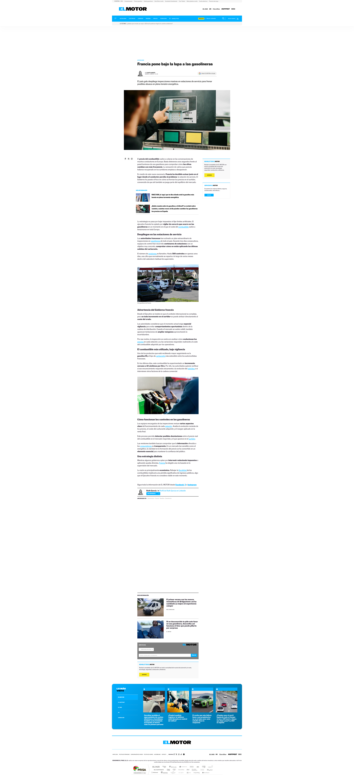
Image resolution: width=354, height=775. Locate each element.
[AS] (210, 9)
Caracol (210, 767)
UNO (168, 770)
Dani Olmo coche (159, 1)
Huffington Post (158, 770)
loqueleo (197, 772)
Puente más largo (213, 1)
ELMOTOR (121, 697)
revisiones (152, 253)
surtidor (192, 439)
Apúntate (144, 674)
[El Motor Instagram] (178, 754)
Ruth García (151, 72)
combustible (183, 227)
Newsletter (175, 18)
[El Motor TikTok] (181, 754)
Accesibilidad (157, 754)
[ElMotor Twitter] (176, 754)
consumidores (146, 446)
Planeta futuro (201, 770)
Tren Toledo (182, 1)
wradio (174, 770)
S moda (188, 772)
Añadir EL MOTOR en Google (208, 73)
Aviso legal (115, 754)
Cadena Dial (188, 770)
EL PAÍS (120, 707)
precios (140, 342)
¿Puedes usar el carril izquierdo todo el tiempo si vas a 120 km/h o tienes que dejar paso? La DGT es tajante (226, 719)
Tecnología (163, 18)
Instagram (192, 484)
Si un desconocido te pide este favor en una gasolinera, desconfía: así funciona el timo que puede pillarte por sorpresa (182, 624)
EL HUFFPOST (121, 702)
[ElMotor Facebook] (174, 754)
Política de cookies (148, 754)
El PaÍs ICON (181, 772)
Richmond (154, 772)
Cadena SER (191, 767)
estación (168, 426)
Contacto (164, 754)
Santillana (173, 767)
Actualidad (123, 18)
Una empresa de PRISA (139, 768)
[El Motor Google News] (184, 754)
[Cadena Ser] (233, 9)
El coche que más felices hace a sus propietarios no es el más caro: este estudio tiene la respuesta (202, 719)
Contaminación (129, 1)
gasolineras (155, 241)
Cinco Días (181, 770)
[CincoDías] (216, 9)
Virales (155, 18)
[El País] (205, 9)
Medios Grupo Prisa (139, 773)
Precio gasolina (138, 1)
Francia (162, 463)
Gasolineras (168, 498)
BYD (122, 1)
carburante (160, 356)
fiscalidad (183, 470)
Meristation (205, 772)
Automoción (151, 498)
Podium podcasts (173, 772)
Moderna (164, 772)
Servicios (201, 18)
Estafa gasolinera (148, 1)
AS (118, 712)
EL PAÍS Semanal (195, 770)
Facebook (179, 484)
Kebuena (208, 770)
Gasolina (162, 498)
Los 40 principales (164, 767)
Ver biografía (151, 493)
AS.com (196, 767)
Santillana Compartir (183, 767)
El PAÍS (156, 767)
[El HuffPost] (225, 9)
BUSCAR (209, 195)
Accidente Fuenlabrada (171, 1)
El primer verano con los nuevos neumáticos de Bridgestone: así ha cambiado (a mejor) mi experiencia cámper (181, 602)
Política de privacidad (124, 754)
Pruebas (148, 18)
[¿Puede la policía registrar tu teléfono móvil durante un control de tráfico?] (178, 712)
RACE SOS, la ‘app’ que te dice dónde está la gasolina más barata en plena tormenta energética (173, 196)
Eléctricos (132, 18)
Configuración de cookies (137, 754)
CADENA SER (121, 717)
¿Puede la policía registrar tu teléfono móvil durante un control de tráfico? (177, 718)
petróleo (191, 368)
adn (203, 767)
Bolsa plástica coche (192, 1)
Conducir (140, 18)
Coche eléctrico (203, 1)
